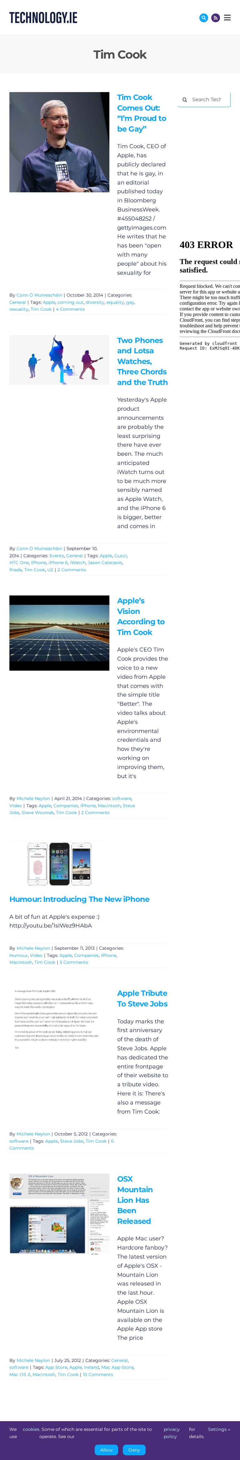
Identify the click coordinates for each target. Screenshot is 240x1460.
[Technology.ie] (43, 14)
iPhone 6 (58, 562)
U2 (50, 570)
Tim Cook (41, 309)
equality (115, 302)
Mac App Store (117, 1367)
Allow (106, 1450)
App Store (56, 1367)
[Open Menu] (226, 17)
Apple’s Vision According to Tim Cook (50, 633)
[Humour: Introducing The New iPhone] (59, 866)
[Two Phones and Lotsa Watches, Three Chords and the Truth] (59, 360)
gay (130, 302)
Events (56, 556)
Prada (15, 570)
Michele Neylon (33, 798)
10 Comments (98, 1374)
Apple (49, 302)
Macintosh (109, 805)
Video (15, 805)
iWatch (78, 562)
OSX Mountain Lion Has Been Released (50, 1214)
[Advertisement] (208, 144)
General (17, 302)
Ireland (91, 1367)
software (121, 798)
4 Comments (70, 309)
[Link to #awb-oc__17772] (203, 17)
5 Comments (74, 962)
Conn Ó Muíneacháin (39, 295)
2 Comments (72, 570)
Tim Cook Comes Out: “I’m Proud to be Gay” (50, 142)
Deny (134, 1450)
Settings (218, 1429)
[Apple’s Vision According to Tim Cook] (59, 633)
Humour (18, 955)
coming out (70, 302)
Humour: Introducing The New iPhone (50, 866)
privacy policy (172, 1432)
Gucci (120, 556)
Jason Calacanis (105, 562)
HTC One (19, 562)
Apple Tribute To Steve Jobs (50, 1019)
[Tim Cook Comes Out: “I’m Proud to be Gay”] (59, 142)
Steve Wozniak (38, 812)
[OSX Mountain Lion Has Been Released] (59, 1214)
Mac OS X (19, 1374)
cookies (31, 1429)
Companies (65, 805)
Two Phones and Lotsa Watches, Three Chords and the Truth (50, 359)
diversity (95, 302)
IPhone (38, 562)
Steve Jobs (71, 1141)
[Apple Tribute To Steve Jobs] (59, 1020)
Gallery (68, 142)
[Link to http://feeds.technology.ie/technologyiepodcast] (215, 17)
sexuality (18, 309)
